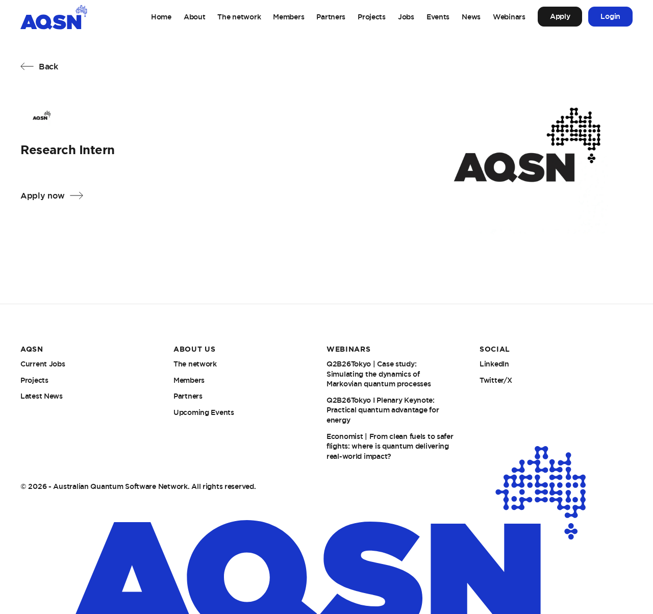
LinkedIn (494, 364)
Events (437, 16)
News (471, 16)
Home (161, 16)
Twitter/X (496, 380)
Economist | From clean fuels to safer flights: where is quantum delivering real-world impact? (390, 446)
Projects (372, 16)
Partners (330, 16)
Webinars (509, 16)
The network (239, 16)
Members (288, 16)
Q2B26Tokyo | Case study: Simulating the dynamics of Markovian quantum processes (378, 373)
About (195, 16)
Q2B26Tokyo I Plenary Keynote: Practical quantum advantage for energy (382, 410)
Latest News (41, 396)
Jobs (406, 16)
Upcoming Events (203, 412)
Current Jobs (42, 364)
